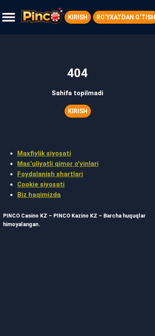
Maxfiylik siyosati (44, 153)
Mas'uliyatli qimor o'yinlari (58, 164)
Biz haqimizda (39, 195)
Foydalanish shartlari (50, 174)
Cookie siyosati (41, 184)
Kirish (77, 17)
